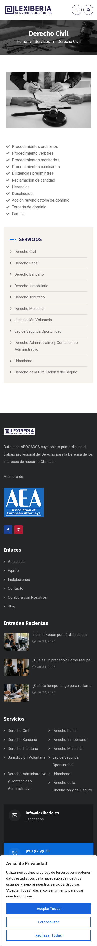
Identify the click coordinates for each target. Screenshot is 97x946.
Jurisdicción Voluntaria (33, 320)
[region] (48, 900)
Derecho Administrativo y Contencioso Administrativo (27, 781)
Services (42, 41)
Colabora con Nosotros (27, 597)
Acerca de (16, 561)
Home (22, 41)
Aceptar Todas (48, 909)
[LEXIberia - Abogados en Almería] (28, 10)
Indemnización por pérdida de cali (59, 634)
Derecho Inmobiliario (31, 286)
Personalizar (48, 922)
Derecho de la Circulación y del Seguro (46, 372)
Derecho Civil (25, 251)
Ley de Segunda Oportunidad (38, 331)
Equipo (13, 570)
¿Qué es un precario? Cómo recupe (61, 660)
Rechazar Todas (48, 935)
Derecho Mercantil (29, 308)
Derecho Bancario (29, 274)
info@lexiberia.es (42, 813)
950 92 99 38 (38, 851)
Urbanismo (23, 361)
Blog (11, 606)
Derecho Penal (26, 263)
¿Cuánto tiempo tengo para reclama (61, 685)
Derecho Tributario (30, 297)
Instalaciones (19, 579)
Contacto (15, 588)
